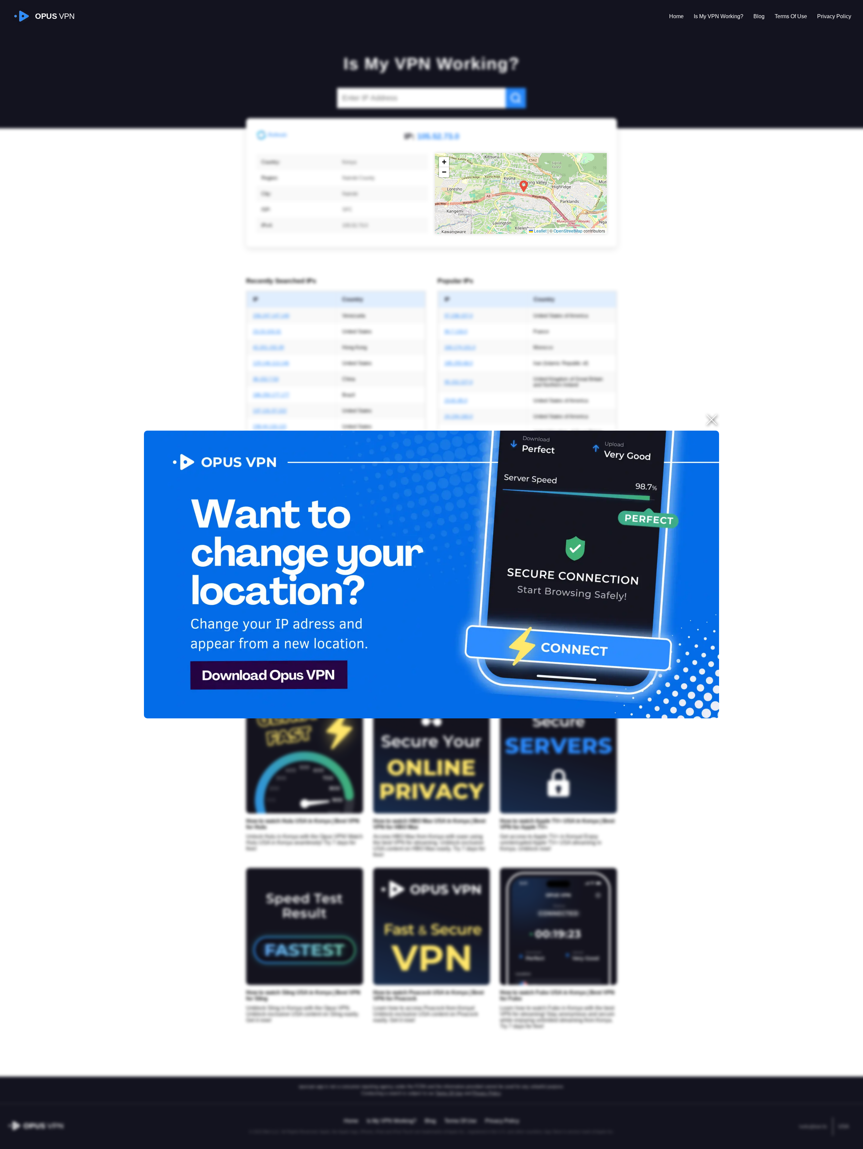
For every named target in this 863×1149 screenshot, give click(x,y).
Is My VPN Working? (718, 16)
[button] (524, 186)
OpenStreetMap (568, 231)
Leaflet (539, 231)
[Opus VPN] (431, 574)
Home (676, 16)
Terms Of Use (791, 16)
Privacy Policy (834, 16)
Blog (759, 16)
